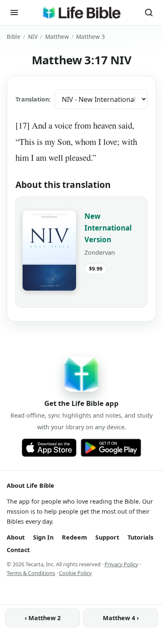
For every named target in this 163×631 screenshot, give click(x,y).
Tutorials (140, 537)
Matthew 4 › (121, 618)
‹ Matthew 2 (43, 618)
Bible (13, 37)
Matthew (57, 37)
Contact (18, 550)
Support (107, 537)
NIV (33, 37)
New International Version (108, 227)
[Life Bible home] (81, 12)
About (16, 537)
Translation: (33, 99)
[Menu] (14, 12)
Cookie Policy (75, 573)
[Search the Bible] (149, 12)
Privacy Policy (121, 564)
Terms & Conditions (31, 573)
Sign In (43, 537)
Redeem (74, 537)
